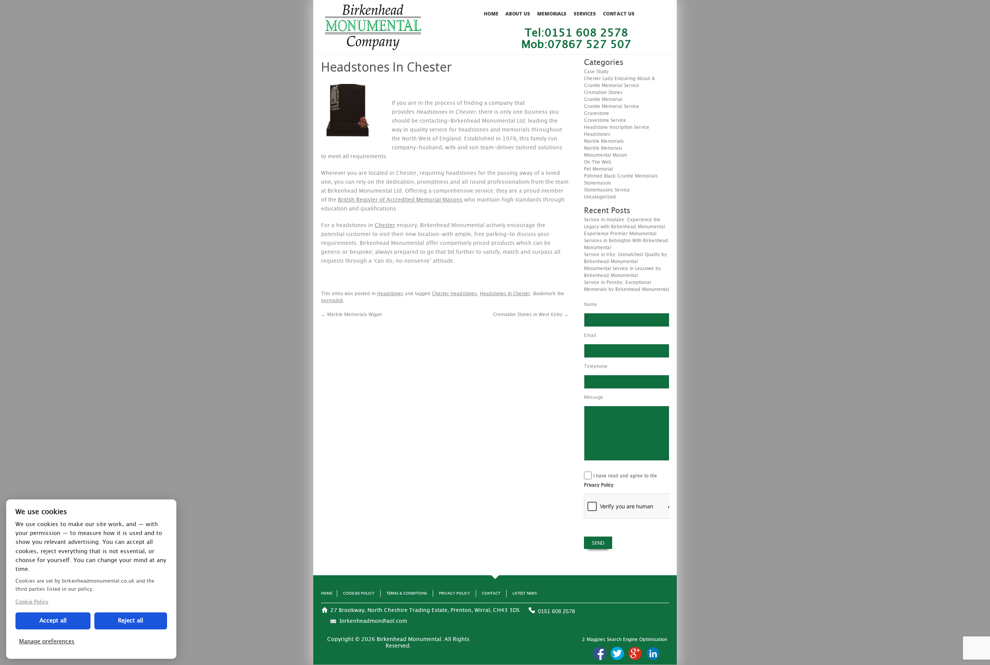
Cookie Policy (31, 602)
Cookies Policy (358, 593)
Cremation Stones (603, 92)
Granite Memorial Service (611, 106)
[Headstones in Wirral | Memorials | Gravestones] (373, 47)
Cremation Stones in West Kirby (530, 314)
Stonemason (597, 183)
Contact (491, 593)
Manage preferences (47, 641)
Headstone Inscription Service (616, 127)
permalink (332, 300)
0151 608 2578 (556, 611)
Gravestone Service (605, 120)
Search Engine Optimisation (637, 639)
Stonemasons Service (607, 190)
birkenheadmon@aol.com (373, 621)
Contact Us (619, 13)
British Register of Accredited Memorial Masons (400, 200)
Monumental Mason (605, 155)
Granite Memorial (603, 99)
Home (491, 13)
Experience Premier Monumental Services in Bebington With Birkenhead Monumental (626, 240)
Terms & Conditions (406, 593)
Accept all (53, 621)
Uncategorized (600, 197)
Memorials (552, 13)
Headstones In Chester (505, 293)
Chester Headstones (454, 293)
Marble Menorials (603, 148)
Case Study (596, 71)
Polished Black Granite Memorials (621, 176)
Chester (385, 225)
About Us (517, 13)
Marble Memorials (604, 141)
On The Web (597, 162)
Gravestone (596, 113)
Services (585, 13)
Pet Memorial (598, 169)
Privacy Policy (598, 485)
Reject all (130, 621)
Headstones (390, 293)
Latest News (524, 593)
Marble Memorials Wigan (351, 314)
